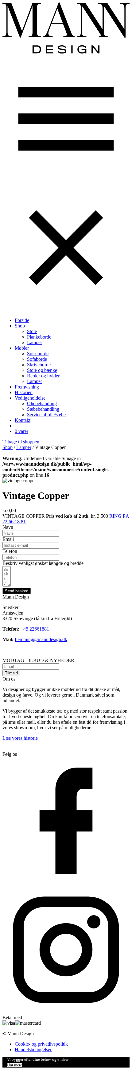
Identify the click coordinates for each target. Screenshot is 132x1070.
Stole (32, 331)
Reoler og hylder (43, 375)
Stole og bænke (42, 370)
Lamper (34, 342)
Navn (7, 527)
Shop (20, 325)
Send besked (16, 591)
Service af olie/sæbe (46, 414)
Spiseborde (38, 353)
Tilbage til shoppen (20, 441)
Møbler (22, 348)
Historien (24, 392)
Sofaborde (37, 359)
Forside (22, 320)
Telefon (9, 551)
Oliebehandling (42, 403)
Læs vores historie (20, 738)
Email (8, 539)
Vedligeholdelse (30, 398)
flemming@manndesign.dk (41, 639)
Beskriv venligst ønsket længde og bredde (42, 563)
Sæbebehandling (43, 409)
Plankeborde (39, 337)
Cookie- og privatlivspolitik (41, 1044)
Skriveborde (39, 364)
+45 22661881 (35, 629)
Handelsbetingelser (33, 1049)
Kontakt (22, 420)
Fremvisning (27, 386)
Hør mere (14, 1065)
